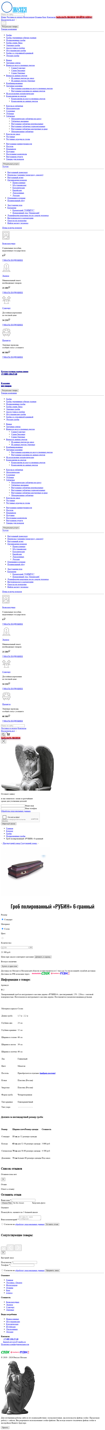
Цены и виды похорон (12, 227)
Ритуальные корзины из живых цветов (28, 91)
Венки (9, 60)
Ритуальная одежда (14, 156)
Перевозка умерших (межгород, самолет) (25, 175)
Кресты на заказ (13, 134)
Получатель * (7, 1262)
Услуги (5, 166)
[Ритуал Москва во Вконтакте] (3, 1349)
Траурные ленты (13, 63)
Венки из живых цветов (16, 75)
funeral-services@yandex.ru (14, 1342)
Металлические (13, 108)
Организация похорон (17, 180)
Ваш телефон (31, 808)
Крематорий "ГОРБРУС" (24, 210)
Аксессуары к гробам (15, 48)
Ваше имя (29, 805)
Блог (44, 17)
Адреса (9, 1293)
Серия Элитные (18, 73)
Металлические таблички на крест (26, 118)
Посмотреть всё (8, 19)
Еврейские (17, 190)
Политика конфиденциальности (15, 1344)
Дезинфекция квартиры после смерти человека (28, 215)
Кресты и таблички (14, 106)
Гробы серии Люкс (14, 43)
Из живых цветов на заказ (22, 78)
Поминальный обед (16, 200)
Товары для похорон (15, 159)
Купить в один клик (9, 966)
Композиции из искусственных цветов (28, 98)
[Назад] (10, 1248)
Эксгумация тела (14, 205)
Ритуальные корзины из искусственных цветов (32, 88)
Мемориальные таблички (22, 131)
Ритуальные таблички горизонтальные (28, 126)
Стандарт (8, 919)
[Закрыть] (3, 1249)
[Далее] (18, 1248)
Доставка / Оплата (14, 1282)
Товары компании (9, 29)
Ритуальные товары (10, 27)
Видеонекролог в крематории (20, 218)
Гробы (9, 35)
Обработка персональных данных (16, 811)
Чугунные (10, 136)
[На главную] (52, 7)
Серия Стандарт (18, 68)
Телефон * (5, 1265)
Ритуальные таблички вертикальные (27, 124)
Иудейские (11, 1326)
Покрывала (11, 149)
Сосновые (10, 111)
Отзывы (38, 17)
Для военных (18, 193)
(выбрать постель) (47, 1073)
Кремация (11, 207)
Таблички (10, 116)
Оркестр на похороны (17, 220)
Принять (5, 1428)
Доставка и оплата (15, 17)
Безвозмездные (12, 1302)
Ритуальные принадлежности (19, 144)
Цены (3, 17)
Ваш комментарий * (10, 1219)
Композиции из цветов (16, 96)
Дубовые (10, 113)
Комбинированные (14, 83)
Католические (19, 187)
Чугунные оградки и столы (18, 139)
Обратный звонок (8, 824)
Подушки (10, 151)
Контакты (51, 17)
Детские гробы (12, 55)
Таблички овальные (20, 121)
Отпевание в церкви (16, 198)
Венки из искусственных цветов (20, 65)
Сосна (7, 929)
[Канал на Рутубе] (8, 1349)
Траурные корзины (14, 86)
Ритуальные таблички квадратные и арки (29, 129)
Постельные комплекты (16, 154)
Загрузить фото (38, 1203)
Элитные (10, 1310)
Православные (19, 182)
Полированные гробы (15, 40)
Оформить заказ (52, 1270)
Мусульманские (19, 185)
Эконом (9, 1304)
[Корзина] (8, 735)
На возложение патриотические (20, 93)
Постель (9, 146)
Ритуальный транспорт (17, 172)
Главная (9, 1280)
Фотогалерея (28, 17)
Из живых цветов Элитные (23, 80)
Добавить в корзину (43, 957)
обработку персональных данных (29, 1224)
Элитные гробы (13, 45)
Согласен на (24, 1224)
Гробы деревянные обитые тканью (21, 37)
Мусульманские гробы (16, 50)
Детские (16, 195)
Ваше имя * (6, 1200)
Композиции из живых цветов (24, 101)
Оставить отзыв (52, 1224)
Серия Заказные (18, 70)
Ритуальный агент (15, 177)
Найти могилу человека (17, 223)
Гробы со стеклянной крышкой (19, 53)
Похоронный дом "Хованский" (26, 213)
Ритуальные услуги (11, 164)
